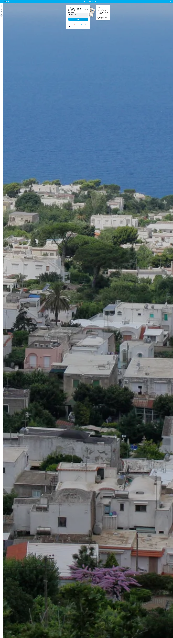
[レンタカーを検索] (1, 8)
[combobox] (71, 12)
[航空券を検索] (1, 4)
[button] (2, 1)
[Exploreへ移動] (1, 12)
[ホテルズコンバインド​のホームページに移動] (6, 1)
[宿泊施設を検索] (1, 6)
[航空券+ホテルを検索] (1, 10)
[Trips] (1, 14)
